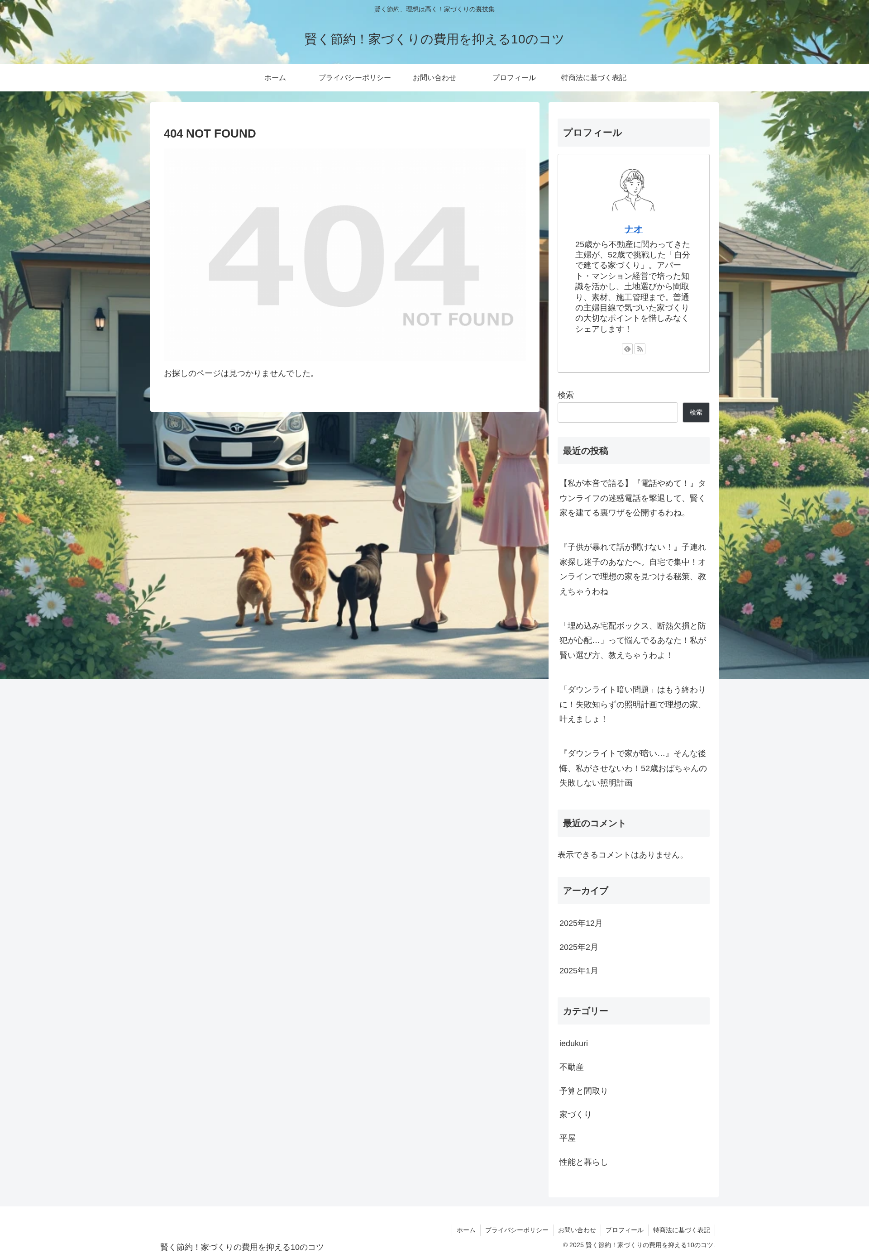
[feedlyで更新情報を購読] (627, 348)
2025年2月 (578, 946)
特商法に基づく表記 (681, 1230)
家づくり (575, 1114)
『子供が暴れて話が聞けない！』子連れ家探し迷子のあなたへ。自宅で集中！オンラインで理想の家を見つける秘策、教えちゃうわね (632, 569)
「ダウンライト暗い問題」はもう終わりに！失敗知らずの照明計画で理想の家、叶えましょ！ (632, 704)
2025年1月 (578, 970)
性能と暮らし (583, 1161)
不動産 (571, 1067)
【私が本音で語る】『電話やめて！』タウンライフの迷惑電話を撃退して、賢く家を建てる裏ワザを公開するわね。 (632, 498)
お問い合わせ (577, 1230)
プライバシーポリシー (517, 1230)
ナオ (634, 229)
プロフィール (625, 1230)
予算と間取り (583, 1090)
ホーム (466, 1230)
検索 (566, 395)
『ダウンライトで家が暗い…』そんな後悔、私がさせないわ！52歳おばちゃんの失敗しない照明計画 (633, 768)
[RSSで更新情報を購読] (640, 348)
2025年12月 (581, 923)
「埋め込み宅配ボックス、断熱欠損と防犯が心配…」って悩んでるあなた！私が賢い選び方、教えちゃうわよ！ (632, 640)
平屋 (567, 1138)
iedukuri (573, 1043)
